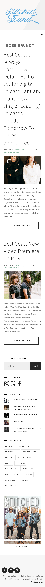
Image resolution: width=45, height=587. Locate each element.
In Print (8, 463)
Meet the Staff (11, 469)
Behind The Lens (12, 452)
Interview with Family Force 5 (26, 399)
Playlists (18, 474)
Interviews (20, 463)
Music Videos (27, 469)
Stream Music (10, 480)
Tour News (25, 480)
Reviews (29, 474)
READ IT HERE (22, 546)
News (7, 474)
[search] (41, 33)
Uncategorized (11, 486)
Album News (10, 446)
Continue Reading (21, 226)
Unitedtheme (37, 582)
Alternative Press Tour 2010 (25, 414)
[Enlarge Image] (9, 161)
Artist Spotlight (27, 446)
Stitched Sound (11, 152)
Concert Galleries (30, 452)
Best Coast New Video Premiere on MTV (21, 251)
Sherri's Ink (18, 421)
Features (9, 457)
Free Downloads (24, 457)
